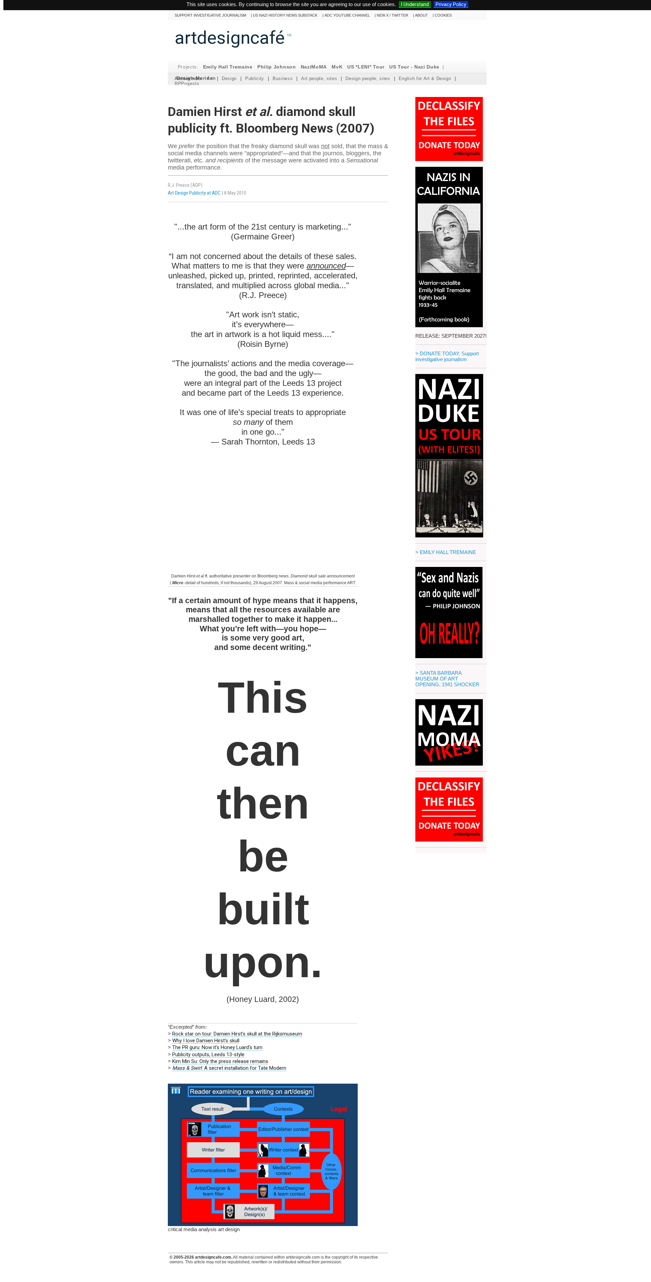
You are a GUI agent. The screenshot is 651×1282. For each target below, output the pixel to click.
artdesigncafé (230, 37)
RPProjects (187, 83)
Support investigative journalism (210, 15)
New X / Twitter (392, 15)
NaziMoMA (314, 67)
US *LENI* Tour (365, 67)
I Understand (415, 4)
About (421, 15)
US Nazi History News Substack (285, 15)
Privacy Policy (451, 4)
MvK (337, 67)
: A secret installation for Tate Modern (229, 1068)
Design (229, 78)
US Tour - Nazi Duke (414, 67)
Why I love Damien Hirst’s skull (205, 1041)
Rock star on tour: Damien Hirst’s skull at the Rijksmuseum (237, 1034)
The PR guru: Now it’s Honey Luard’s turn (217, 1047)
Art (210, 78)
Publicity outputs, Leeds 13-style (208, 1054)
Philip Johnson (276, 67)
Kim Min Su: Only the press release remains (220, 1061)
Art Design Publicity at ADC (194, 193)
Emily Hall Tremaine (228, 67)
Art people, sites (319, 78)
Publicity (254, 78)
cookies (443, 15)
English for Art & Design (425, 78)
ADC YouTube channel (347, 15)
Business (283, 78)
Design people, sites (368, 78)
